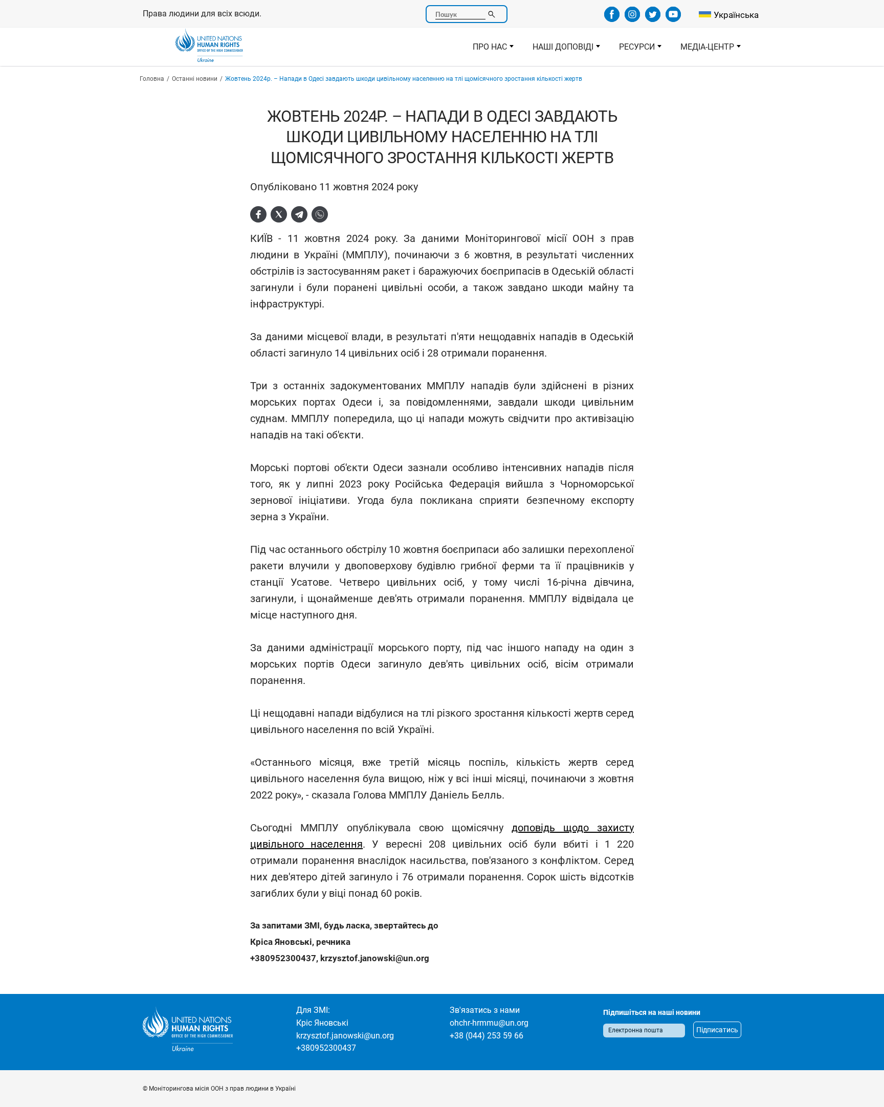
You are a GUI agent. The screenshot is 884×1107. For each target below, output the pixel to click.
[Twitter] (652, 18)
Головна (152, 78)
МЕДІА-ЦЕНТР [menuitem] (702, 49)
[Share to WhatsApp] (320, 214)
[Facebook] (612, 18)
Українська (736, 15)
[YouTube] (673, 18)
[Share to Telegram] (299, 214)
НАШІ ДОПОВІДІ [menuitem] (558, 49)
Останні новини (194, 78)
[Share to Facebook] (258, 214)
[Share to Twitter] (279, 214)
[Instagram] (632, 18)
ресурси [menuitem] (632, 49)
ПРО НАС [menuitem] (485, 49)
